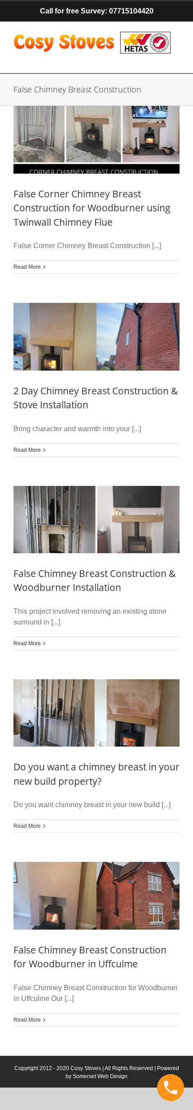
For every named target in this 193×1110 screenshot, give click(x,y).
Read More (27, 267)
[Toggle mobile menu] (175, 59)
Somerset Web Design (100, 1076)
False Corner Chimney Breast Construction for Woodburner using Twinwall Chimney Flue (91, 208)
